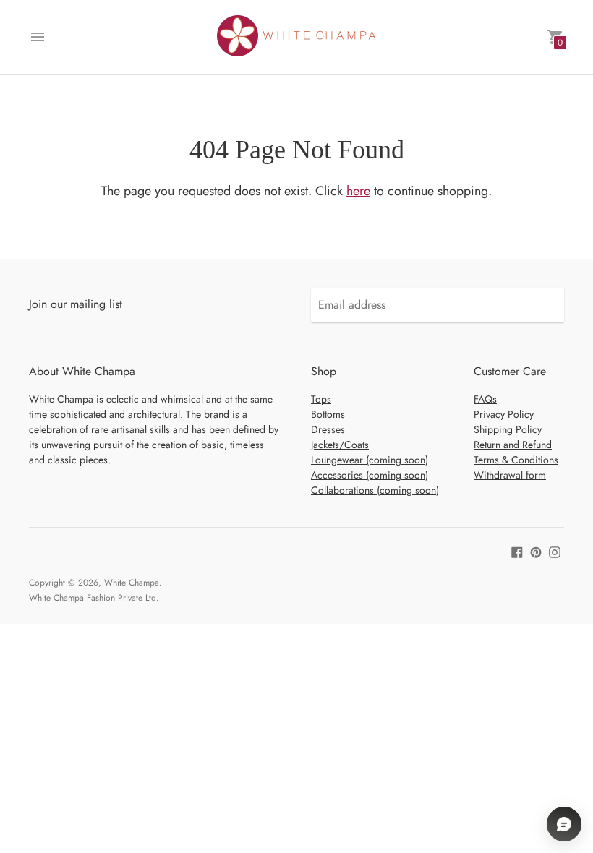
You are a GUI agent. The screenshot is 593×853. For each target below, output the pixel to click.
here (358, 190)
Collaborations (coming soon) (375, 490)
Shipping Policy (508, 429)
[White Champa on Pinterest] (536, 551)
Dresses (328, 429)
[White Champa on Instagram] (554, 551)
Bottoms (328, 414)
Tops (321, 399)
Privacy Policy (504, 414)
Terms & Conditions (516, 460)
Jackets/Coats (340, 444)
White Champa (131, 582)
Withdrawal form (510, 475)
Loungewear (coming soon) (369, 460)
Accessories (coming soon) (369, 475)
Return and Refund (513, 444)
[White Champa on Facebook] (517, 551)
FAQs (485, 399)
